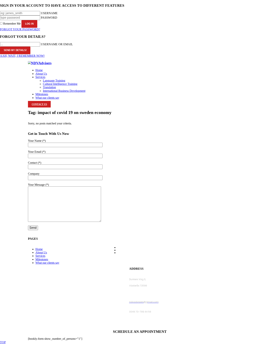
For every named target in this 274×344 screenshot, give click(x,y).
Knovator (173, 258)
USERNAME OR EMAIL (57, 44)
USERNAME (49, 13)
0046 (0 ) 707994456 (141, 321)
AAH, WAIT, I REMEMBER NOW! (22, 55)
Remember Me (11, 23)
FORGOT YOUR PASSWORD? (20, 29)
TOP (3, 342)
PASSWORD (49, 17)
